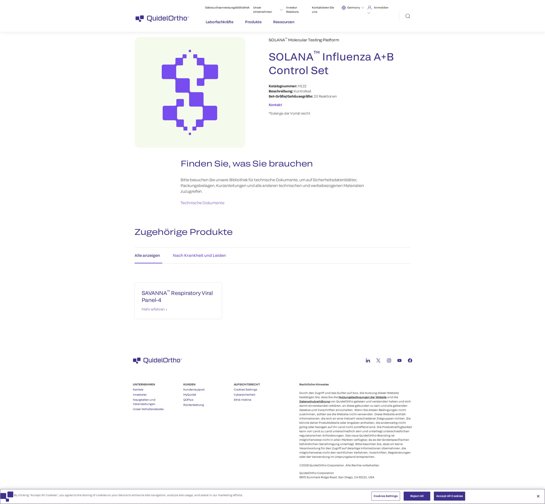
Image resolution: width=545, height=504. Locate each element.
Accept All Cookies (449, 496)
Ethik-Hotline (242, 399)
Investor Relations (292, 9)
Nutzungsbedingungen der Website (362, 397)
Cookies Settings (245, 389)
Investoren (140, 394)
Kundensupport (194, 389)
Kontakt (275, 105)
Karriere (138, 389)
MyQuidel (189, 394)
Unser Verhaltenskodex (148, 409)
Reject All (417, 496)
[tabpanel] (272, 296)
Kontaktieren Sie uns (323, 9)
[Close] (538, 496)
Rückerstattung (193, 404)
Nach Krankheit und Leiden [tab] (199, 255)
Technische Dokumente (202, 202)
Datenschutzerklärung (314, 401)
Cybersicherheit (244, 394)
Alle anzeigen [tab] (147, 255)
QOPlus (188, 399)
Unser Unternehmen (262, 9)
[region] (272, 496)
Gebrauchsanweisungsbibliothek (227, 7)
